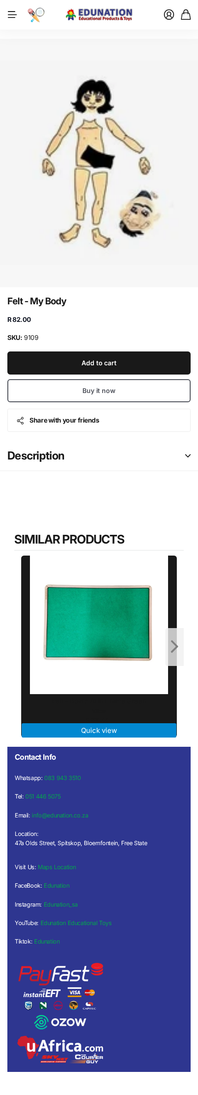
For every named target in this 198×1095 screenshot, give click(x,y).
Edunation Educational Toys (76, 923)
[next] (174, 647)
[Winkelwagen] (186, 14)
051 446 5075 (42, 796)
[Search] (36, 15)
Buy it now (99, 390)
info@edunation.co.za (60, 815)
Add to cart (99, 363)
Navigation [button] (12, 15)
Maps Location (57, 867)
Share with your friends (64, 420)
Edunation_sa (61, 904)
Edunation (57, 885)
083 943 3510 (62, 777)
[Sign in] (169, 14)
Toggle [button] (188, 456)
